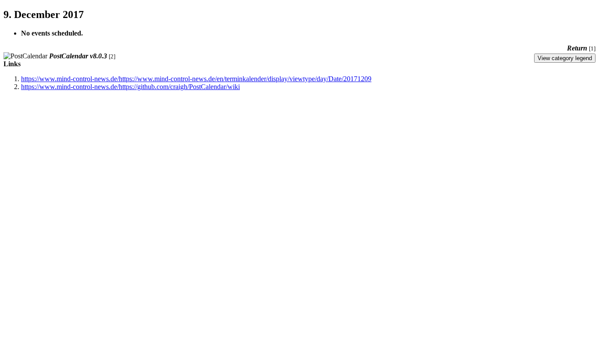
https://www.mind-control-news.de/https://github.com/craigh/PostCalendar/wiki (130, 86)
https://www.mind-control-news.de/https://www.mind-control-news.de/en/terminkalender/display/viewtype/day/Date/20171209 (196, 78)
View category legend (565, 58)
